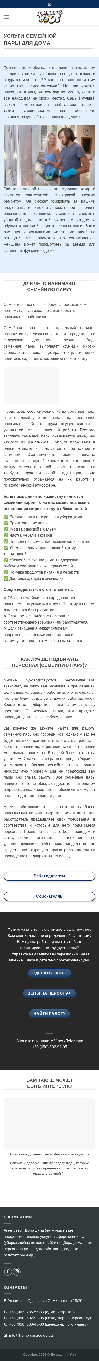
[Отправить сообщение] (49, 4)
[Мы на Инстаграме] (17, 1272)
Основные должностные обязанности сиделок (49, 1154)
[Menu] (6, 17)
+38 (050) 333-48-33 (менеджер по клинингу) (48, 1324)
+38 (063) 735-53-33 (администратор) (41, 1312)
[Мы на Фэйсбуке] (8, 1272)
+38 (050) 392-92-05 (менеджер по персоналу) (49, 1318)
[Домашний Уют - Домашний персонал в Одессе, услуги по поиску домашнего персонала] (49, 16)
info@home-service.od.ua (30, 1335)
